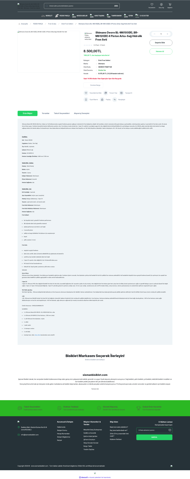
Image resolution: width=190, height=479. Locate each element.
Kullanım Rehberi (116, 439)
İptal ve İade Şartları (90, 436)
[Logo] (29, 6)
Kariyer (59, 440)
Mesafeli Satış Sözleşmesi (93, 430)
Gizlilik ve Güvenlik (90, 433)
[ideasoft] (83, 477)
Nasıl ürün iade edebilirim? (119, 427)
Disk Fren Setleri (104, 60)
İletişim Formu (62, 430)
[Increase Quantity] (169, 34)
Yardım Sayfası (89, 449)
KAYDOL (154, 437)
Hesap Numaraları (63, 434)
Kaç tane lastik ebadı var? (118, 430)
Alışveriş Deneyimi (81, 113)
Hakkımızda (61, 427)
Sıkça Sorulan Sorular (91, 443)
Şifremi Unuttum (89, 439)
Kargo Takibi (88, 446)
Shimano (101, 64)
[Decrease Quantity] (153, 34)
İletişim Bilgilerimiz (63, 437)
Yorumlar (45, 113)
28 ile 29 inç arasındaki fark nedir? (119, 435)
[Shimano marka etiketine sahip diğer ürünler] (88, 36)
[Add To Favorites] (92, 93)
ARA (116, 6)
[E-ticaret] (94, 477)
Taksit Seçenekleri (62, 113)
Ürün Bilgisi (27, 113)
